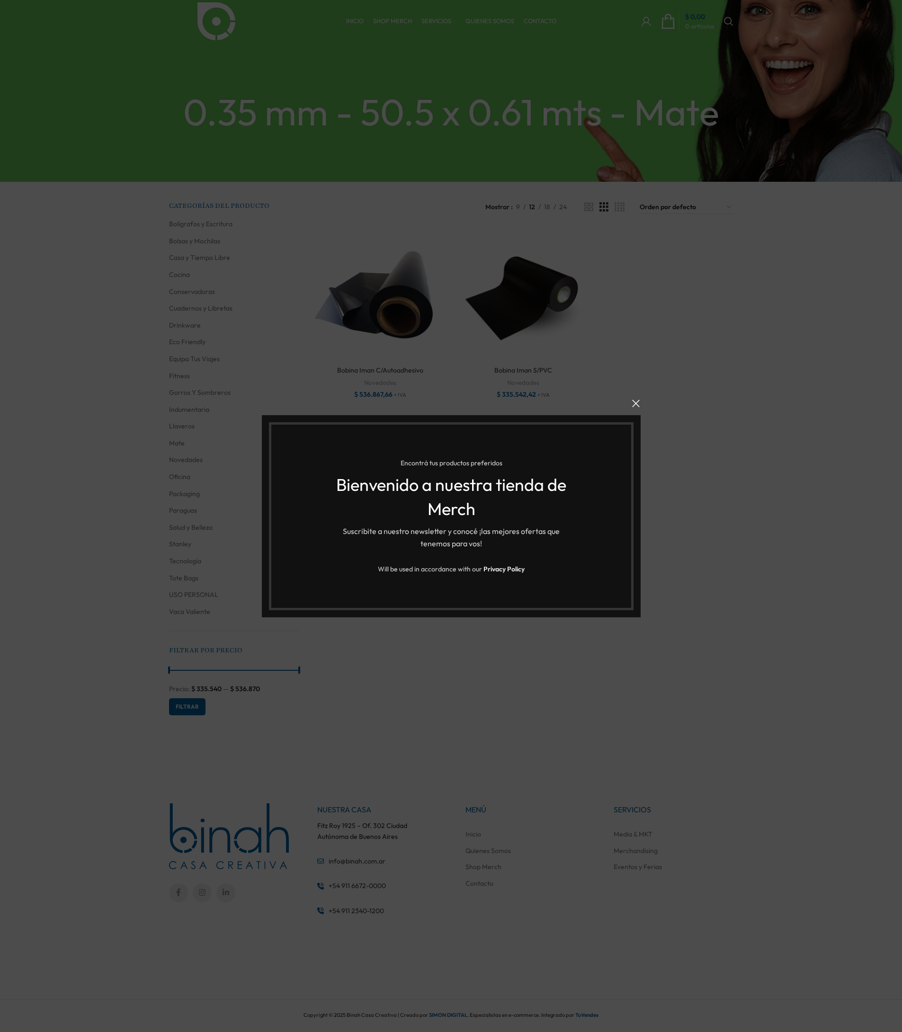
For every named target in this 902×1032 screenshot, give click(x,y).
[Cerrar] (636, 403)
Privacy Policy (504, 569)
